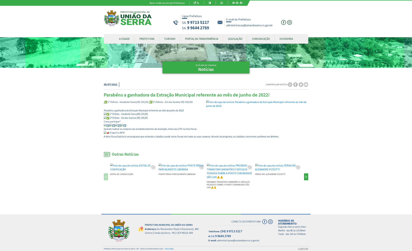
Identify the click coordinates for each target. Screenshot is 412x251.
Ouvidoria (286, 39)
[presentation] (106, 176)
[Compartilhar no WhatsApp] (290, 84)
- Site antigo (168, 248)
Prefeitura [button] (146, 39)
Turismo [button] (169, 39)
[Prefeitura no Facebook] (284, 22)
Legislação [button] (235, 39)
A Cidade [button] (124, 39)
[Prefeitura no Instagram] (290, 22)
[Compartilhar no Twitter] (301, 84)
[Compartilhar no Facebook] (295, 84)
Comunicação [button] (261, 39)
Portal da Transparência (201, 39)
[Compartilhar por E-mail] (306, 84)
